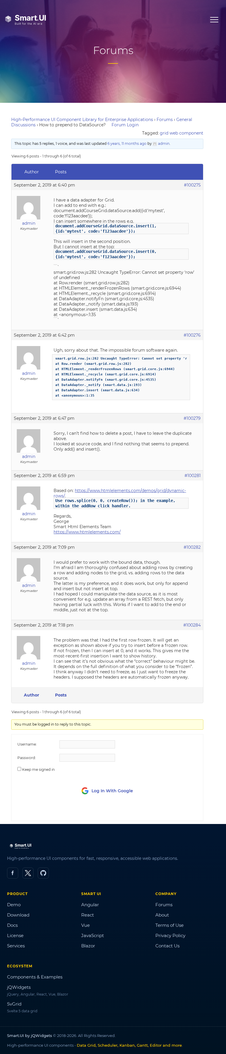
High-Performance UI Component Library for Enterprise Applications (82, 119)
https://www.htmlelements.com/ (87, 532)
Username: (27, 744)
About (162, 915)
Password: (26, 758)
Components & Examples (34, 977)
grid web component (181, 133)
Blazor (88, 946)
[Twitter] (28, 873)
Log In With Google (112, 790)
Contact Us (167, 946)
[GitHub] (43, 873)
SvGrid (14, 1004)
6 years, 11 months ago (127, 143)
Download (18, 915)
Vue (85, 925)
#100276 (192, 335)
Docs (12, 925)
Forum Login (125, 124)
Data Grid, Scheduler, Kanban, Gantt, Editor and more (129, 1045)
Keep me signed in (38, 769)
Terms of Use (169, 925)
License (15, 935)
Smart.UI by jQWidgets (29, 1035)
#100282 (192, 547)
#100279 (192, 418)
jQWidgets (19, 987)
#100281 (193, 475)
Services (16, 946)
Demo (14, 904)
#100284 (192, 625)
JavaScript (92, 935)
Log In (164, 811)
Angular (90, 904)
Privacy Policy (170, 935)
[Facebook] (12, 873)
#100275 (192, 185)
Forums (165, 119)
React (87, 915)
